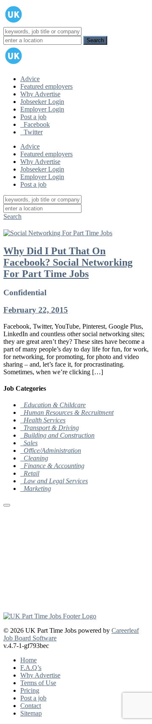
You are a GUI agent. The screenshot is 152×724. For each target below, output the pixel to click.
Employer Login (42, 109)
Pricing (29, 690)
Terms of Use (38, 682)
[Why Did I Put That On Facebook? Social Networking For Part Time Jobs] (57, 233)
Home (28, 660)
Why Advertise (40, 94)
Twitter (31, 132)
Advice (30, 78)
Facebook (35, 124)
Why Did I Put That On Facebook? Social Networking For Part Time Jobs (68, 262)
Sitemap (31, 713)
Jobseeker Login (42, 101)
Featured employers (46, 86)
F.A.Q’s (30, 667)
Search (12, 216)
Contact (30, 705)
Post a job (33, 116)
